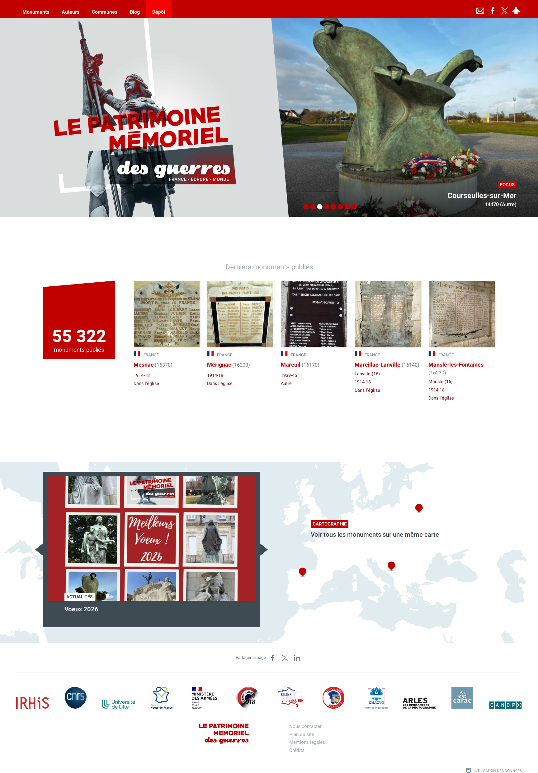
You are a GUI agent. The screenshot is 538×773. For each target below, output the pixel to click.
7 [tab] (345, 207)
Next (264, 549)
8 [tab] (352, 207)
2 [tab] (311, 207)
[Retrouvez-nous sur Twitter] (504, 9)
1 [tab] (304, 207)
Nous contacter (305, 726)
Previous (39, 549)
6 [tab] (339, 207)
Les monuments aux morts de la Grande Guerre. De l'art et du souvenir (149, 613)
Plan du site (301, 734)
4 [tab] (325, 207)
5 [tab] (332, 207)
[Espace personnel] (516, 9)
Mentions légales (307, 742)
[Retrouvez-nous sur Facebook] (492, 9)
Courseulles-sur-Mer (482, 195)
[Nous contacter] (480, 9)
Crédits (296, 750)
